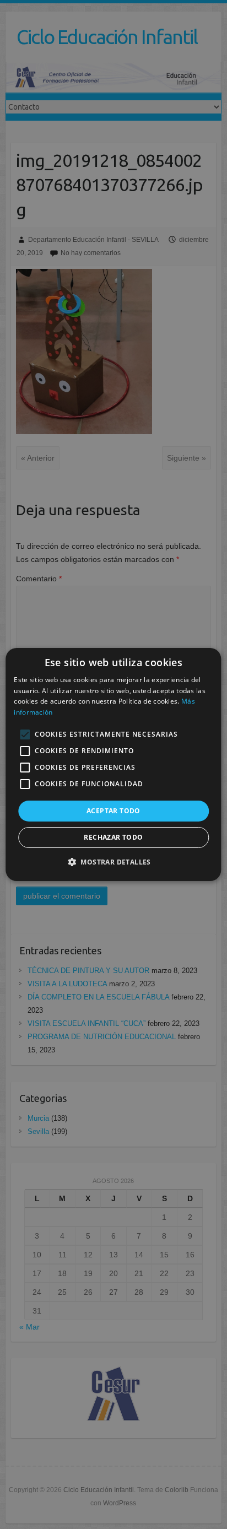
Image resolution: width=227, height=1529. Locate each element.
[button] (113, 861)
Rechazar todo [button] (113, 837)
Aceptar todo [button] (113, 810)
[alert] (113, 764)
